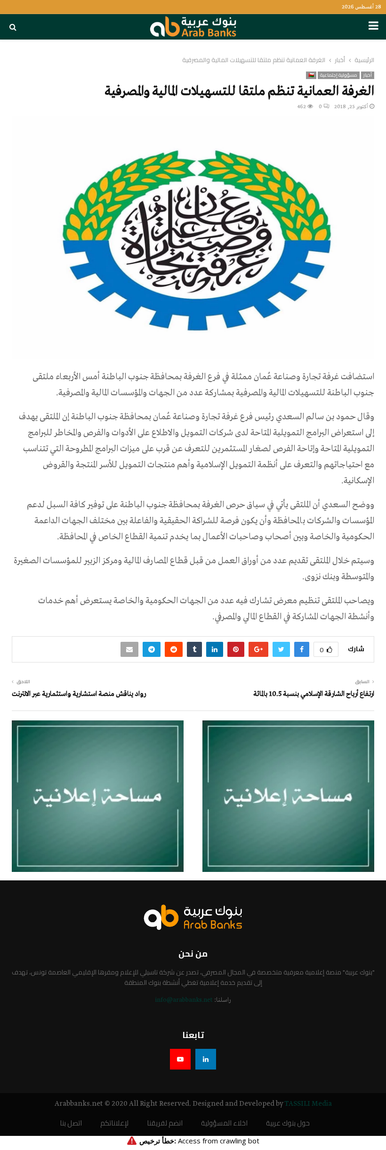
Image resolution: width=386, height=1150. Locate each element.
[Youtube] (180, 1059)
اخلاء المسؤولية (224, 1123)
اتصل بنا (71, 1123)
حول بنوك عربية (288, 1123)
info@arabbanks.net (184, 1000)
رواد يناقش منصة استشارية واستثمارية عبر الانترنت (79, 694)
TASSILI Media (308, 1104)
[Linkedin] (205, 1059)
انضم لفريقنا (165, 1123)
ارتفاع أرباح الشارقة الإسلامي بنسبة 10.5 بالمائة (313, 694)
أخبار (367, 75)
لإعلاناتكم (114, 1123)
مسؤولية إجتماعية (338, 75)
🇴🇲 (311, 75)
